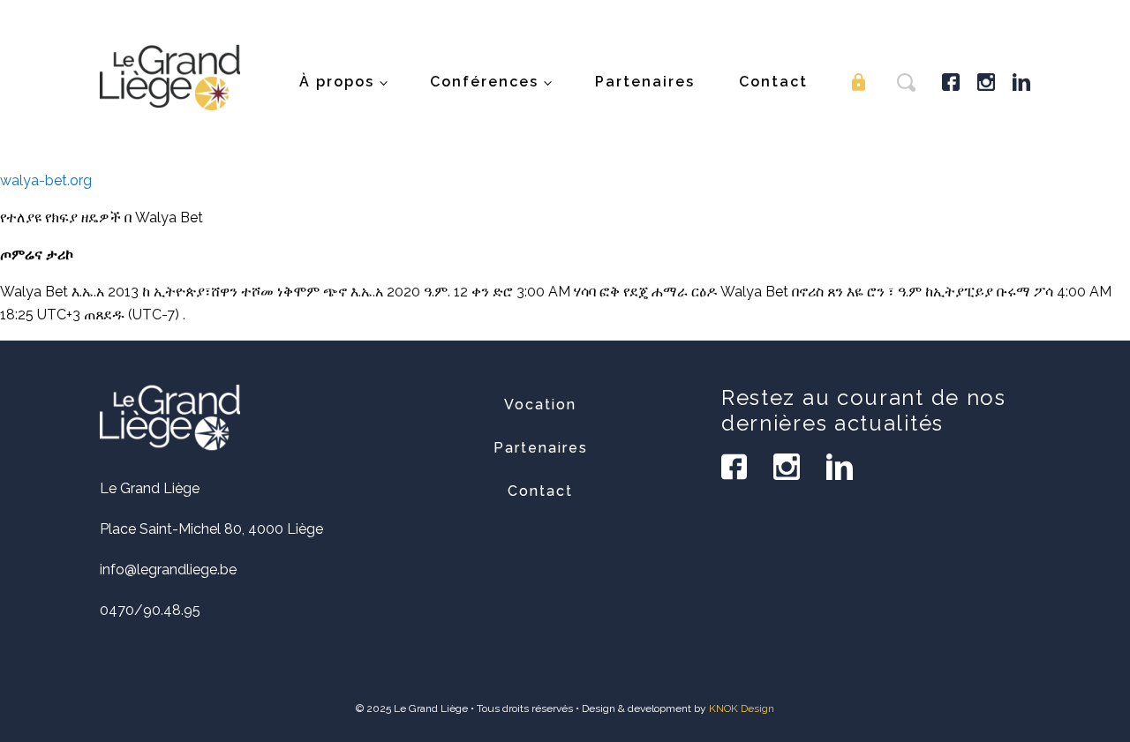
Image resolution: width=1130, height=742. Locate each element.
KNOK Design (741, 708)
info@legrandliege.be (168, 569)
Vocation (540, 404)
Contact (773, 81)
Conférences (484, 81)
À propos (336, 81)
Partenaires (645, 81)
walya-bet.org (46, 180)
